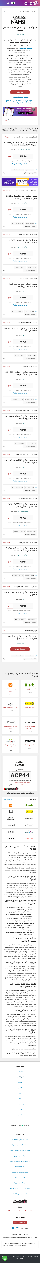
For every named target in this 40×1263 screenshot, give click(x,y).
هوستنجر (30, 731)
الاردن (20, 1109)
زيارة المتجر (20, 92)
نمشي (20, 11)
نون (30, 711)
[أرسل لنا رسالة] (4, 1258)
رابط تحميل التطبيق (20, 1222)
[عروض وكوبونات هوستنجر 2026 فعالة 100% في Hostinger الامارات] (30, 722)
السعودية (20, 1071)
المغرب (20, 1115)
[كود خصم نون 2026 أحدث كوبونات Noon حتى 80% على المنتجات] (30, 703)
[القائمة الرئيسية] (3, 3)
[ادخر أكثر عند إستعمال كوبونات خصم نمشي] (20, 773)
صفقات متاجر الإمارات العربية (20, 1145)
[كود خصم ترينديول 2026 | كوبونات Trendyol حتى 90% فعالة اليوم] (30, 740)
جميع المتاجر (28, 11)
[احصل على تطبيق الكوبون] (20, 111)
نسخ (9, 156)
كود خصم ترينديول (20, 1177)
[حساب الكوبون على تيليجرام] (9, 1210)
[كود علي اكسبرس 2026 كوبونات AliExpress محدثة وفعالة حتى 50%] (29, 838)
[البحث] (8, 3)
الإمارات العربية (20, 1077)
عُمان (20, 1093)
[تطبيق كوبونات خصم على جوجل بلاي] (17, 1228)
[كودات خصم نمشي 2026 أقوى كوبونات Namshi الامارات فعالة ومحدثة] (11, 818)
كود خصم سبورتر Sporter (20, 1194)
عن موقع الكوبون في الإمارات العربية (20, 1161)
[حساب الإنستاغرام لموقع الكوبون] (31, 1210)
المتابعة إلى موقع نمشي (20, 97)
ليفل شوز (10, 711)
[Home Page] (31, 3)
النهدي (10, 750)
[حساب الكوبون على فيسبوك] (20, 1210)
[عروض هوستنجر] (20, 182)
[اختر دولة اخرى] (13, 3)
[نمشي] (20, 19)
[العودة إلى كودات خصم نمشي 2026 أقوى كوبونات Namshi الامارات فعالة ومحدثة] (5, 11)
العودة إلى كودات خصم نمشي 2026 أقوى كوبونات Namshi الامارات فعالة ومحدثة (19, 101)
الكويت (20, 1082)
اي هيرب (29, 692)
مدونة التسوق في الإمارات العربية (20, 1150)
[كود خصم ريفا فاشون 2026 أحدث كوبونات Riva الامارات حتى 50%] (11, 832)
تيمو (10, 694)
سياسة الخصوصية (20, 1166)
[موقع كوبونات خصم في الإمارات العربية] (34, 11)
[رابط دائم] (36, 170)
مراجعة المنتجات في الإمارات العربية (20, 1188)
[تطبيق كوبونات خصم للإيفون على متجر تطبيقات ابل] (13, 1228)
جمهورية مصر (20, 1104)
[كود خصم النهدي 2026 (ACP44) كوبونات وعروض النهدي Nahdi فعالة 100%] (10, 740)
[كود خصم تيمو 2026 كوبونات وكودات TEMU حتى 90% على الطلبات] (10, 685)
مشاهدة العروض (20, 649)
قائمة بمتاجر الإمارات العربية (20, 1139)
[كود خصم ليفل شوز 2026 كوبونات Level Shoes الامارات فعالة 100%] (10, 703)
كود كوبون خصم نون (20, 1183)
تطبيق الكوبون (20, 1217)
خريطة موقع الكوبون (20, 1156)
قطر (20, 1098)
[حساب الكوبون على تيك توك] (14, 1210)
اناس (10, 731)
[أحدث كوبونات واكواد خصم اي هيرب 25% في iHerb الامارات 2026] (30, 685)
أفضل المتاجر (31, 799)
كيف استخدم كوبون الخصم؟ (20, 1172)
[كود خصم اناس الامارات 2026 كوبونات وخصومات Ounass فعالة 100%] (10, 722)
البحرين (20, 1087)
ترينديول (29, 748)
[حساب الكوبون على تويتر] (25, 1210)
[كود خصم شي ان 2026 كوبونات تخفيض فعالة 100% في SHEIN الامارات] (11, 838)
